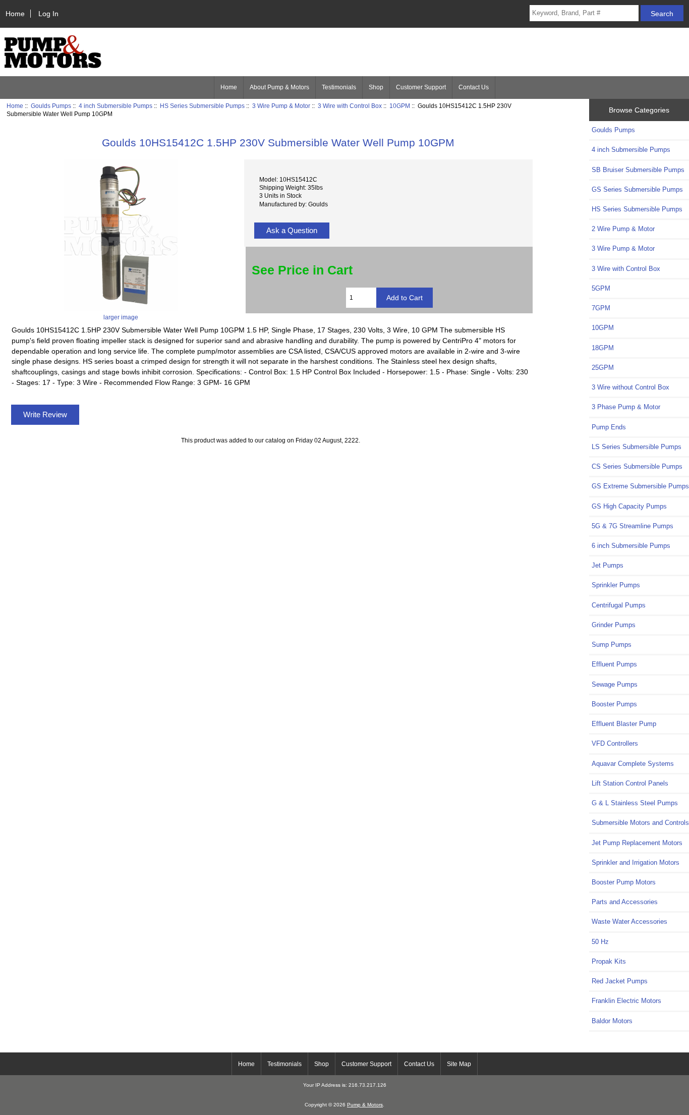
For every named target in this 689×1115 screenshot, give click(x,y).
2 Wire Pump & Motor (623, 229)
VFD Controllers (615, 743)
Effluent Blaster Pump (624, 724)
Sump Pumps (611, 644)
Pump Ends (609, 427)
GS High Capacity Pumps (629, 506)
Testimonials (339, 87)
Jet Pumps (607, 565)
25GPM (603, 367)
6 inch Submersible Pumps (631, 545)
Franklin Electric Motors (626, 1001)
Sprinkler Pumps (616, 585)
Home (15, 14)
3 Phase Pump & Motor (626, 407)
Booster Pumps (614, 704)
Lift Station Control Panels (630, 783)
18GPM (603, 348)
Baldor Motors (612, 1021)
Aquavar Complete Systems (633, 763)
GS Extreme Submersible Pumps (640, 486)
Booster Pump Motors (624, 882)
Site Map (459, 1064)
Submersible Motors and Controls (640, 822)
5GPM (601, 288)
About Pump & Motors (279, 87)
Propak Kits (609, 961)
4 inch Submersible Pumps (115, 105)
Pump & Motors (365, 1104)
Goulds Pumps (51, 105)
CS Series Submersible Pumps (637, 466)
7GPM (601, 308)
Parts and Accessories (625, 902)
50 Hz (600, 941)
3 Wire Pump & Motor (281, 105)
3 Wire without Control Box (630, 387)
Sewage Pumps (615, 684)
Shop (376, 87)
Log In (48, 14)
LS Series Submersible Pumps (636, 447)
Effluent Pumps (614, 664)
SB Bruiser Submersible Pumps (638, 170)
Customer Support (421, 87)
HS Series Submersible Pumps (202, 105)
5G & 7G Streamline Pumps (632, 526)
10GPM (399, 105)
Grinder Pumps (614, 625)
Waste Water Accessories (629, 921)
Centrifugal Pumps (619, 605)
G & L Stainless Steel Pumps (635, 803)
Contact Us (473, 87)
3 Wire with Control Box (350, 105)
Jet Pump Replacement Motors (637, 843)
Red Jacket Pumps (620, 981)
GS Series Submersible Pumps (637, 189)
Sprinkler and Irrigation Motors (635, 862)
